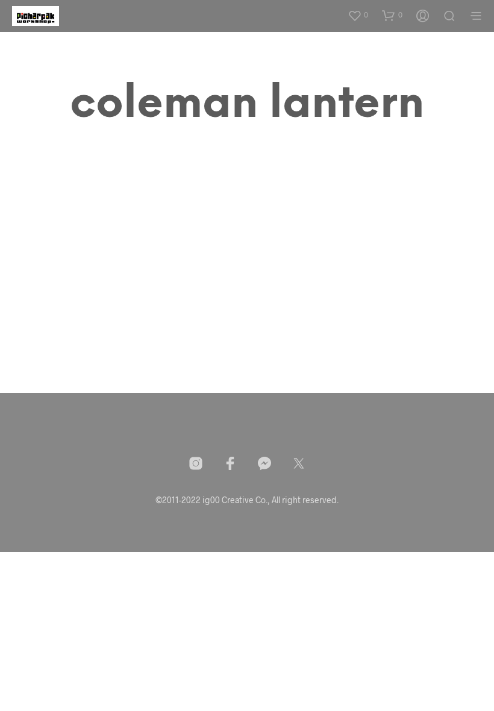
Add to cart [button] (65, 357)
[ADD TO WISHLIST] (120, 317)
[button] (358, 15)
